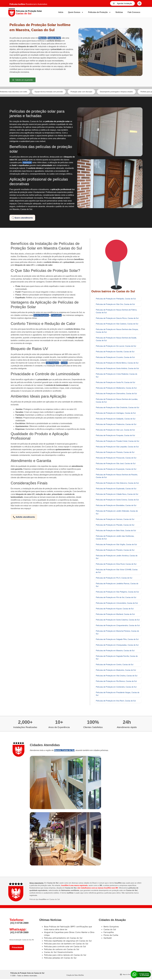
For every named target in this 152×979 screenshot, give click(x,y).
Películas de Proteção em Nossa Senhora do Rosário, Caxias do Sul (117, 475)
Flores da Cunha (111, 935)
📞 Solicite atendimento (24, 517)
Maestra (42, 38)
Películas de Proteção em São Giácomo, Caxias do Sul (117, 483)
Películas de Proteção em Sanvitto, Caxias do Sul (115, 351)
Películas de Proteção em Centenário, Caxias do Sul (116, 687)
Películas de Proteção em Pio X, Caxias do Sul (114, 577)
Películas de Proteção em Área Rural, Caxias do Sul (116, 564)
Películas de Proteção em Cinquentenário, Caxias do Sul (118, 625)
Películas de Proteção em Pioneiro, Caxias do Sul (115, 550)
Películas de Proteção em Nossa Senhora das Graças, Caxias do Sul (117, 330)
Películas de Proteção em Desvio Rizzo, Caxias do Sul (117, 318)
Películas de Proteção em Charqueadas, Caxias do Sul (117, 645)
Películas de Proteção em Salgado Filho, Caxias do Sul (117, 639)
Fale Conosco (134, 12)
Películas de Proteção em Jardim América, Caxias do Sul (116, 556)
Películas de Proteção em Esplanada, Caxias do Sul (116, 488)
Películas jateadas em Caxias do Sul (60, 958)
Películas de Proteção (98, 12)
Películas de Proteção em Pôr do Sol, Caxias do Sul (116, 597)
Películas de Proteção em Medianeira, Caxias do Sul (116, 388)
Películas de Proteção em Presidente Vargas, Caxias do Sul (117, 693)
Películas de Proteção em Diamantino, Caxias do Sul (116, 393)
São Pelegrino (52, 363)
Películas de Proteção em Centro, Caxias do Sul (114, 664)
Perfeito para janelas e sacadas (128, 92)
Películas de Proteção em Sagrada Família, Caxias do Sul (117, 657)
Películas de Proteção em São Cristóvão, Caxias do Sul (117, 407)
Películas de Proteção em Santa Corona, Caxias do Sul (117, 499)
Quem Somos (74, 12)
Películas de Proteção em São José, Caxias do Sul (115, 463)
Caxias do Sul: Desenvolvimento (58, 952)
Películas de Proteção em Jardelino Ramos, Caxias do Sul (117, 584)
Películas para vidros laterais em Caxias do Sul (65, 955)
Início (60, 12)
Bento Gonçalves (41, 315)
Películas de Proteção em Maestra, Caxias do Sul (115, 650)
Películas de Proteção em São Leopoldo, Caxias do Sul (117, 446)
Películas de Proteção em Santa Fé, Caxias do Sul (115, 382)
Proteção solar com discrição (58, 92)
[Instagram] (139, 3)
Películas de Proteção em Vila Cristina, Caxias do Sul (116, 675)
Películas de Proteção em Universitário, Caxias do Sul (117, 603)
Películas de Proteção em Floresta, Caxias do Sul (115, 452)
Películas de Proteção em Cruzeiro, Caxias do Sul (115, 357)
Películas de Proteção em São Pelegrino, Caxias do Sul (117, 591)
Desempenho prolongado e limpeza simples (92, 92)
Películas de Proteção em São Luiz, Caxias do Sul (115, 429)
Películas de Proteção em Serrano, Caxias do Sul (115, 519)
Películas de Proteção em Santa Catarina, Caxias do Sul (118, 619)
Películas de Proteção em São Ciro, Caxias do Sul (115, 304)
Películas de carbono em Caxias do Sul (61, 949)
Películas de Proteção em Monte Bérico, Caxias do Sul (117, 362)
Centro (64, 363)
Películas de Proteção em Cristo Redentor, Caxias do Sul (116, 375)
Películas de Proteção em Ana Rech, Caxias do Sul (116, 700)
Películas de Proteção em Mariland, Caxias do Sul (115, 614)
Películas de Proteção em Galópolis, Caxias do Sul (115, 418)
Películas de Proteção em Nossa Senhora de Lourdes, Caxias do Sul (117, 400)
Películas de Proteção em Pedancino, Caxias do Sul (116, 424)
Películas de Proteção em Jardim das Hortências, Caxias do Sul (115, 537)
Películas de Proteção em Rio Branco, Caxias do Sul (116, 681)
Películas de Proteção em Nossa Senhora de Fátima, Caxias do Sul (116, 311)
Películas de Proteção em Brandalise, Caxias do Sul (116, 505)
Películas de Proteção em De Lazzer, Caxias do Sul (116, 346)
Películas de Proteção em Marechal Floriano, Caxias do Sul (117, 632)
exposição (27, 162)
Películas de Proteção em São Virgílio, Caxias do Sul (116, 544)
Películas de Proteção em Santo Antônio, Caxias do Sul (117, 368)
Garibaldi (108, 938)
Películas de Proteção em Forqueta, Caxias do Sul (115, 435)
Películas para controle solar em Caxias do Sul (65, 946)
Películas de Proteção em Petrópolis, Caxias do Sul (116, 298)
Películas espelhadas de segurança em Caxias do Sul (68, 941)
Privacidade (17, 947)
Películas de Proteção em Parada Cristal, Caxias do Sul (117, 441)
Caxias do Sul (54, 38)
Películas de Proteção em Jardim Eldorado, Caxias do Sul (117, 512)
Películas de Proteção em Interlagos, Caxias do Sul (116, 413)
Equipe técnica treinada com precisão (25, 92)
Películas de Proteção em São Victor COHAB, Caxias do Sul (117, 570)
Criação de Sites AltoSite (75, 975)
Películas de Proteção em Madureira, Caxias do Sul (116, 670)
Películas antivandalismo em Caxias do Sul (63, 938)
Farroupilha (56, 315)
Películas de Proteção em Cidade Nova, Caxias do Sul (117, 494)
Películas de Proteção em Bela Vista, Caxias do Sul (116, 530)
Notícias (119, 12)
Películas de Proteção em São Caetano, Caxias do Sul (117, 323)
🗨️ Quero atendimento (22, 218)
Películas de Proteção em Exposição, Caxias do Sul (116, 469)
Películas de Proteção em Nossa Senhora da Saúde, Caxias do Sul (116, 339)
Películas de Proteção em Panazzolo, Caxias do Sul (116, 457)
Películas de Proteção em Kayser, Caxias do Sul (114, 608)
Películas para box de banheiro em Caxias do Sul (66, 943)
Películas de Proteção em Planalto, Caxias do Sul (115, 525)
